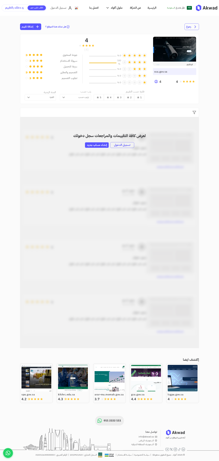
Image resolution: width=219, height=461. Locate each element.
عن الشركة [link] (135, 8)
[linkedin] (183, 449)
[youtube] (167, 449)
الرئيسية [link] (151, 8)
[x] (171, 449)
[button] (114, 7)
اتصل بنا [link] (93, 8)
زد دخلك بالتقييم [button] (14, 8)
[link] (206, 8)
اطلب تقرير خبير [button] (36, 7)
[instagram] (175, 449)
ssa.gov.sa (160, 72)
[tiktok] (179, 449)
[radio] (193, 81)
